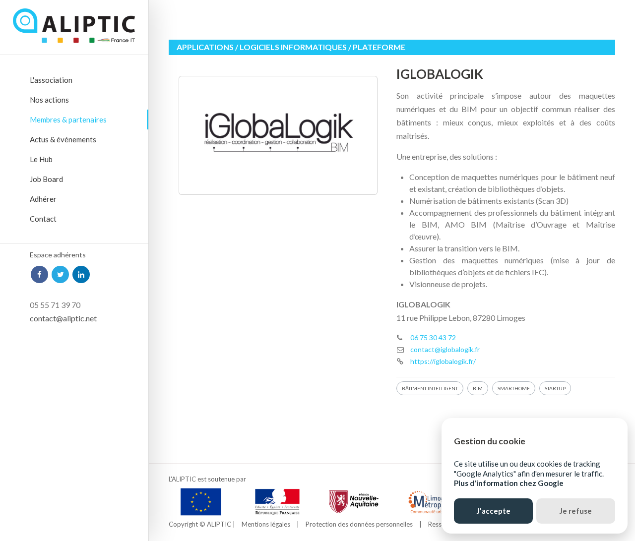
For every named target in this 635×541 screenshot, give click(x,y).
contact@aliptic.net (63, 318)
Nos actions (49, 99)
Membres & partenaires (68, 119)
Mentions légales (266, 524)
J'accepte (493, 510)
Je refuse (576, 510)
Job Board (46, 179)
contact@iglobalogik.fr (445, 349)
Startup (555, 388)
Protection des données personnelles (359, 524)
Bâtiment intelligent (430, 388)
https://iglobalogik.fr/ (443, 361)
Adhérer (43, 198)
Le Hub (41, 159)
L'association (51, 79)
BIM (478, 388)
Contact (43, 218)
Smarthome (514, 388)
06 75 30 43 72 (433, 337)
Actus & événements (63, 139)
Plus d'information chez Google (509, 483)
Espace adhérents (58, 254)
